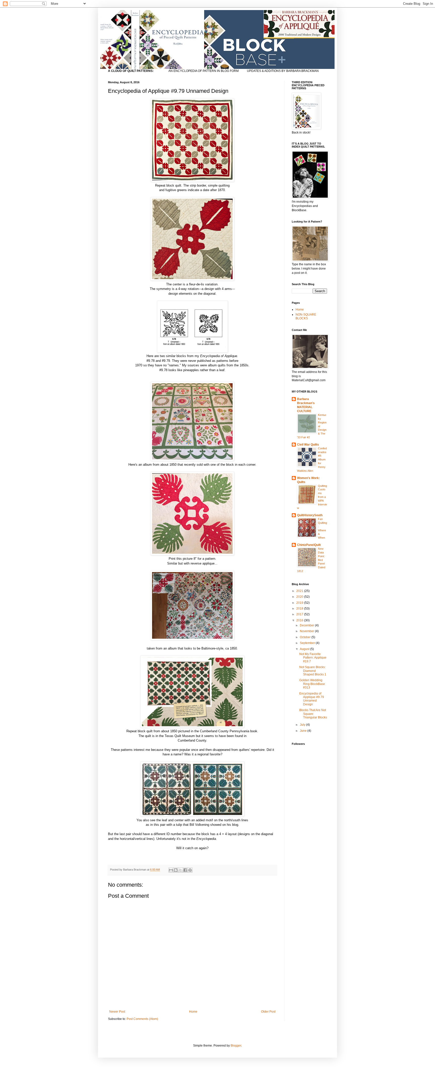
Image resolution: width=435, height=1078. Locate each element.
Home (193, 1011)
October (305, 637)
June (303, 730)
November (307, 631)
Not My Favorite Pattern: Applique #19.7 (313, 657)
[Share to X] (180, 870)
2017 (300, 614)
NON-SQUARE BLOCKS (306, 316)
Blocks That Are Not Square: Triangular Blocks (313, 713)
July (303, 724)
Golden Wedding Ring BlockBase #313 (312, 683)
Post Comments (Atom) (142, 1019)
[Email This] (170, 870)
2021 (300, 591)
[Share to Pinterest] (190, 870)
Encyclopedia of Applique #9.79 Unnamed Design (311, 699)
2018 (300, 608)
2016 (300, 620)
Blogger (236, 1045)
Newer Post (117, 1011)
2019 (300, 603)
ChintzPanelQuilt (309, 545)
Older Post (268, 1011)
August (305, 649)
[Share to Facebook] (185, 870)
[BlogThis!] (175, 870)
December (307, 625)
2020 (300, 596)
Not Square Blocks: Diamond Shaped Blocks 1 (312, 670)
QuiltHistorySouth (309, 515)
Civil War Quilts (308, 444)
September (308, 643)
